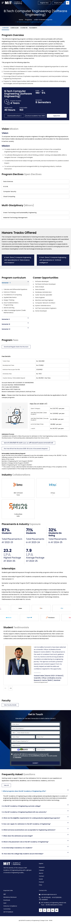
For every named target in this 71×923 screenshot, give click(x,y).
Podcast (41, 882)
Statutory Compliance (10, 906)
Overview (5, 28)
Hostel (41, 879)
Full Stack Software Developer (45, 284)
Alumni (41, 873)
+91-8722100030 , (57, 897)
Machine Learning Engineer (44, 300)
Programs (28, 20)
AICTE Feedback (8, 912)
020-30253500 (43, 899)
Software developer (42, 281)
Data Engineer (40, 297)
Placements (33, 28)
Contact (41, 876)
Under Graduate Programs (43, 20)
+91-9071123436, (46, 897)
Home (21, 20)
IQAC (4, 903)
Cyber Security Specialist (43, 295)
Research (42, 867)
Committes (6, 909)
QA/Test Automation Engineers (45, 308)
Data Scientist (40, 289)
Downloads (6, 900)
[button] (10, 688)
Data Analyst (39, 287)
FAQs (40, 885)
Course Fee (23, 28)
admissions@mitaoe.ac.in (49, 894)
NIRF (4, 894)
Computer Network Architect (45, 303)
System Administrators (43, 306)
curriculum (14, 28)
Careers (41, 870)
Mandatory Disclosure (10, 897)
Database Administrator (43, 292)
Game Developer (41, 311)
